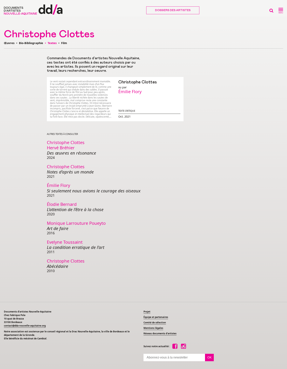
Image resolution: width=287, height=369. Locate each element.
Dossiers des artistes (173, 10)
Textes (52, 43)
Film (64, 43)
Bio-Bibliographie (31, 43)
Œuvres (9, 43)
